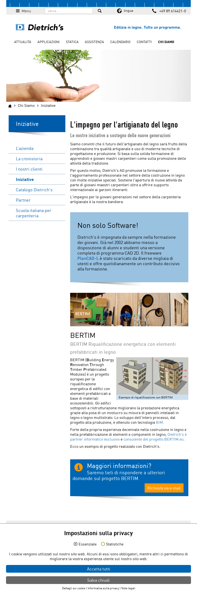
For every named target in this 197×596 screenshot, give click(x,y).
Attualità (22, 42)
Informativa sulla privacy (103, 588)
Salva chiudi (98, 580)
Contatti (144, 42)
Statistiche (114, 544)
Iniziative (25, 179)
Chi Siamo (166, 42)
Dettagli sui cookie (73, 588)
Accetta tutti (98, 568)
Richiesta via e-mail (164, 488)
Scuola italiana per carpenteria (33, 213)
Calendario (120, 42)
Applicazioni (48, 42)
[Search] (99, 11)
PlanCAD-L (88, 258)
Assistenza (94, 42)
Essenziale (88, 544)
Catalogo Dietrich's (34, 189)
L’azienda (24, 148)
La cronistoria (29, 158)
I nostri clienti (29, 169)
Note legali (128, 588)
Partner (23, 200)
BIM (159, 422)
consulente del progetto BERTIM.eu (153, 439)
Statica (72, 42)
